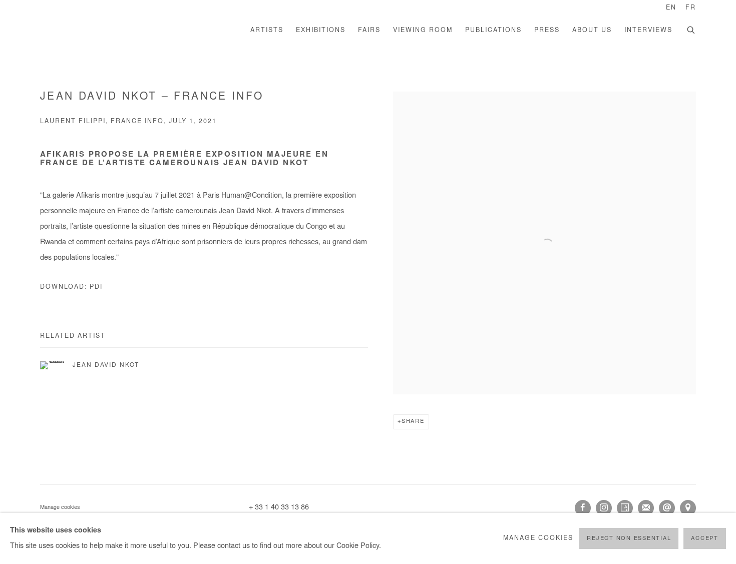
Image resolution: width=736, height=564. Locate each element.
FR (690, 8)
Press (547, 31)
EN (671, 8)
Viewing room (423, 31)
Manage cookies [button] (60, 507)
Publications (493, 31)
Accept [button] (704, 538)
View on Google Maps (688, 508)
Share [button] (413, 421)
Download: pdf (72, 287)
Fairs (369, 31)
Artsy (625, 508)
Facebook (583, 508)
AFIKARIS (110, 31)
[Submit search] (691, 29)
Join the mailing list (646, 508)
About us (592, 31)
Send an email (667, 508)
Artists (266, 31)
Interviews (648, 31)
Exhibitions (320, 31)
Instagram (604, 508)
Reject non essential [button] (629, 538)
